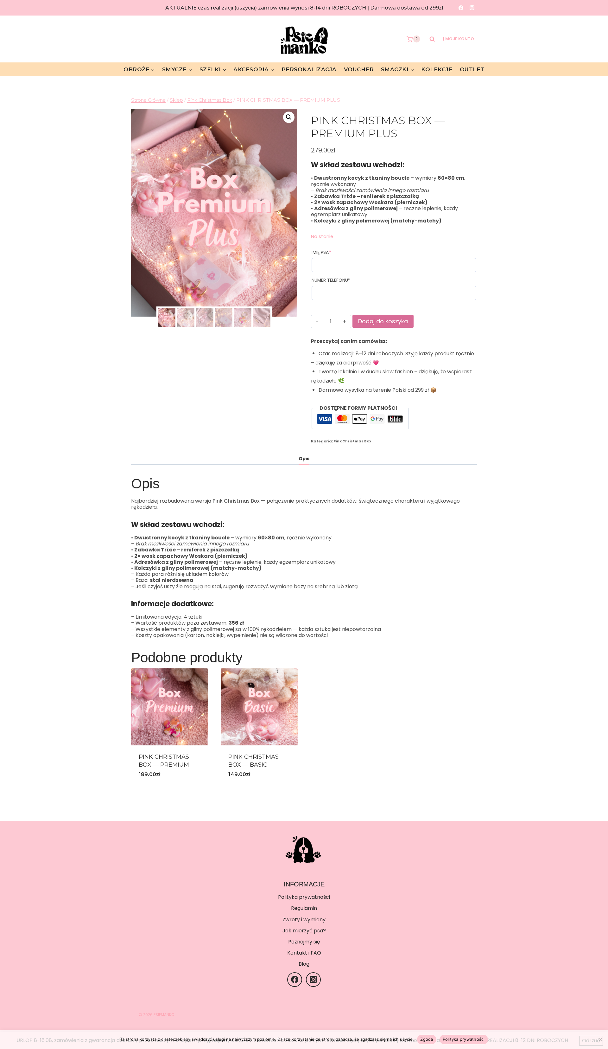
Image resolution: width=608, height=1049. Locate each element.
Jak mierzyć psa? (304, 930)
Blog (304, 964)
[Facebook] (461, 8)
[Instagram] (472, 8)
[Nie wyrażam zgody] (600, 1039)
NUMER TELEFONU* (331, 280)
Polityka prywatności (304, 897)
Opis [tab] (304, 458)
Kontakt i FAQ (304, 952)
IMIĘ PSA (332, 252)
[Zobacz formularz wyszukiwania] (429, 39)
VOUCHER (359, 69)
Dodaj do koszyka (383, 321)
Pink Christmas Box (352, 441)
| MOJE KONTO (458, 39)
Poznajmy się (304, 941)
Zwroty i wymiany (304, 919)
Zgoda (426, 1039)
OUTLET (472, 69)
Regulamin (304, 908)
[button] (288, 117)
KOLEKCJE (437, 69)
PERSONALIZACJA (309, 69)
